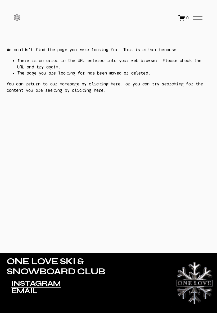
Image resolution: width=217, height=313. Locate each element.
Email (24, 291)
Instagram (36, 283)
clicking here (104, 84)
